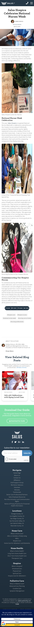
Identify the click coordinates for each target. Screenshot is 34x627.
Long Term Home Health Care (17, 553)
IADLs (17, 538)
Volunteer (17, 487)
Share (8, 308)
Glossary (17, 490)
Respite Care (17, 541)
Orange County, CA (17, 514)
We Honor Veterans (17, 485)
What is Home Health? (17, 551)
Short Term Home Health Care (17, 556)
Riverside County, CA (17, 526)
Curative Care (17, 588)
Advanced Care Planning (17, 586)
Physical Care (17, 571)
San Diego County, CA (17, 518)
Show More (9, 351)
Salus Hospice (12, 123)
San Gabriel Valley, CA (17, 523)
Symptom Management (17, 591)
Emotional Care (17, 569)
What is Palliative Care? (17, 584)
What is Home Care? (17, 533)
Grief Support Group (17, 482)
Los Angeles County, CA (17, 516)
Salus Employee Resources (17, 497)
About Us (17, 475)
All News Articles (22, 367)
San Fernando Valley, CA (17, 521)
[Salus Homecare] (8, 3)
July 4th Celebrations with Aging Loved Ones (14, 396)
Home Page (17, 473)
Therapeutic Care (17, 558)
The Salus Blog (17, 24)
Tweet (14, 308)
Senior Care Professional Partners (17, 494)
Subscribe (27, 453)
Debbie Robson (19, 21)
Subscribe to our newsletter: (17, 448)
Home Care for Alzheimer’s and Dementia (17, 543)
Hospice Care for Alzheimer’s (17, 576)
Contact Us (17, 478)
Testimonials (17, 492)
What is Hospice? (17, 566)
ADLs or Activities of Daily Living (17, 536)
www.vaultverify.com (24, 601)
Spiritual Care (17, 573)
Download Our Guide (18, 421)
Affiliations (17, 480)
